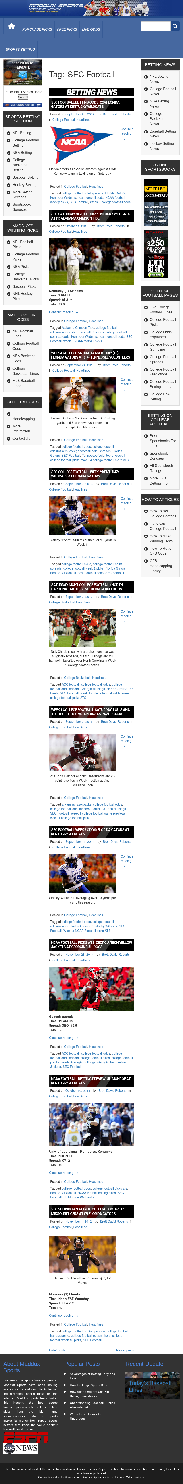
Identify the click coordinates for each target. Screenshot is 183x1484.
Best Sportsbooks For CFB (163, 441)
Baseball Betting (25, 177)
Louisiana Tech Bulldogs (109, 808)
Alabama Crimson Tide (78, 327)
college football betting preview (83, 1331)
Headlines (83, 119)
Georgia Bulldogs (93, 688)
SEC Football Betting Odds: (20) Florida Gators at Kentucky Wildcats (85, 104)
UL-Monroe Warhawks (78, 1197)
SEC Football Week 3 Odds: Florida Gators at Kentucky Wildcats (90, 832)
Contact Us (21, 438)
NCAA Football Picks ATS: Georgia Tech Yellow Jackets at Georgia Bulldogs (91, 945)
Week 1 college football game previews (98, 813)
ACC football (70, 684)
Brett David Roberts (117, 114)
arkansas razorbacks (76, 804)
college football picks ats (86, 332)
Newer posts (125, 1350)
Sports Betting (20, 49)
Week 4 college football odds (110, 202)
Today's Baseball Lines (150, 1386)
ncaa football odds (91, 197)
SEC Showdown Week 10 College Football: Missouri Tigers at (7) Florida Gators (87, 1211)
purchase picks (37, 29)
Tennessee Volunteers (97, 455)
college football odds (76, 446)
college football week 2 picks (83, 568)
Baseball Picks (24, 286)
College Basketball (62, 602)
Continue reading (127, 133)
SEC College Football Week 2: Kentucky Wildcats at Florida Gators (85, 474)
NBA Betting (22, 153)
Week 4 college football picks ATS (105, 460)
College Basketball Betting (20, 165)
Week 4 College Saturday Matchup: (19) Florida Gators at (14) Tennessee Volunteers (90, 355)
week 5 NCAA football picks (82, 341)
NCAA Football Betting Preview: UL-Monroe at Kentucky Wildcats (91, 1081)
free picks (67, 29)
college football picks (76, 564)
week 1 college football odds (100, 693)
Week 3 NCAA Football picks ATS (86, 930)
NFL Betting (21, 133)
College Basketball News (158, 119)
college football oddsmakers (70, 808)
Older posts (57, 1350)
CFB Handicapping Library (161, 566)
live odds (91, 29)
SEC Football (79, 202)
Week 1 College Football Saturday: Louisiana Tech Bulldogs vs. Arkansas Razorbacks (90, 712)
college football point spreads (82, 193)
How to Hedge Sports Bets (88, 1385)
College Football (63, 119)
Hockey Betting (24, 185)
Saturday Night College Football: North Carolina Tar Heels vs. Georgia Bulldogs (87, 587)
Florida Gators (115, 193)
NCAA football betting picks (97, 1192)
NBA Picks (20, 267)
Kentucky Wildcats (63, 197)
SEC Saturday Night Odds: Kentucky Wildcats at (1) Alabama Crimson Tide (90, 216)
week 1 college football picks (70, 817)
